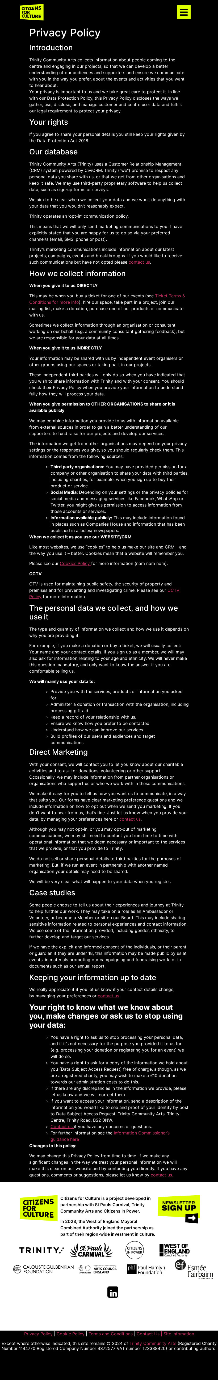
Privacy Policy (39, 1333)
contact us (139, 262)
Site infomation (179, 1333)
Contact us (62, 1126)
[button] (184, 12)
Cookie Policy (71, 1333)
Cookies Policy (75, 563)
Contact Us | (150, 1333)
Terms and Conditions (111, 1333)
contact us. (162, 1175)
